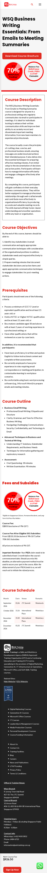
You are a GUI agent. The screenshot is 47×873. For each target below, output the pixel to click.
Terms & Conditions (18, 773)
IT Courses (14, 720)
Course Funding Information (21, 735)
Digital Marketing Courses (20, 709)
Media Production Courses (21, 727)
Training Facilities (17, 751)
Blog (12, 755)
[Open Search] (32, 4)
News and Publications (19, 762)
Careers (13, 759)
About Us (14, 744)
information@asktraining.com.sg (17, 845)
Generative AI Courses (19, 713)
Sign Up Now (12, 869)
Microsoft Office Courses (20, 716)
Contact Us (14, 748)
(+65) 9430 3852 (20, 836)
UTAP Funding (16, 766)
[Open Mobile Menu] (40, 4)
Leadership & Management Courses (24, 724)
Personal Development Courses (23, 731)
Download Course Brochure (22, 55)
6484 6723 (14, 839)
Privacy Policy (15, 770)
